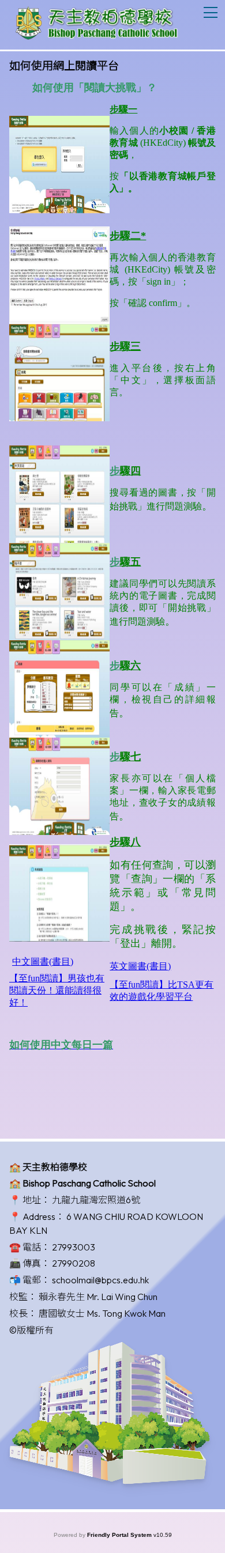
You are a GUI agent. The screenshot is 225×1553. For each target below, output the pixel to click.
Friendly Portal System (120, 1535)
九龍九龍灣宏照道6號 (96, 1200)
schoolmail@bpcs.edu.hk (100, 1280)
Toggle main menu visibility (210, 11)
